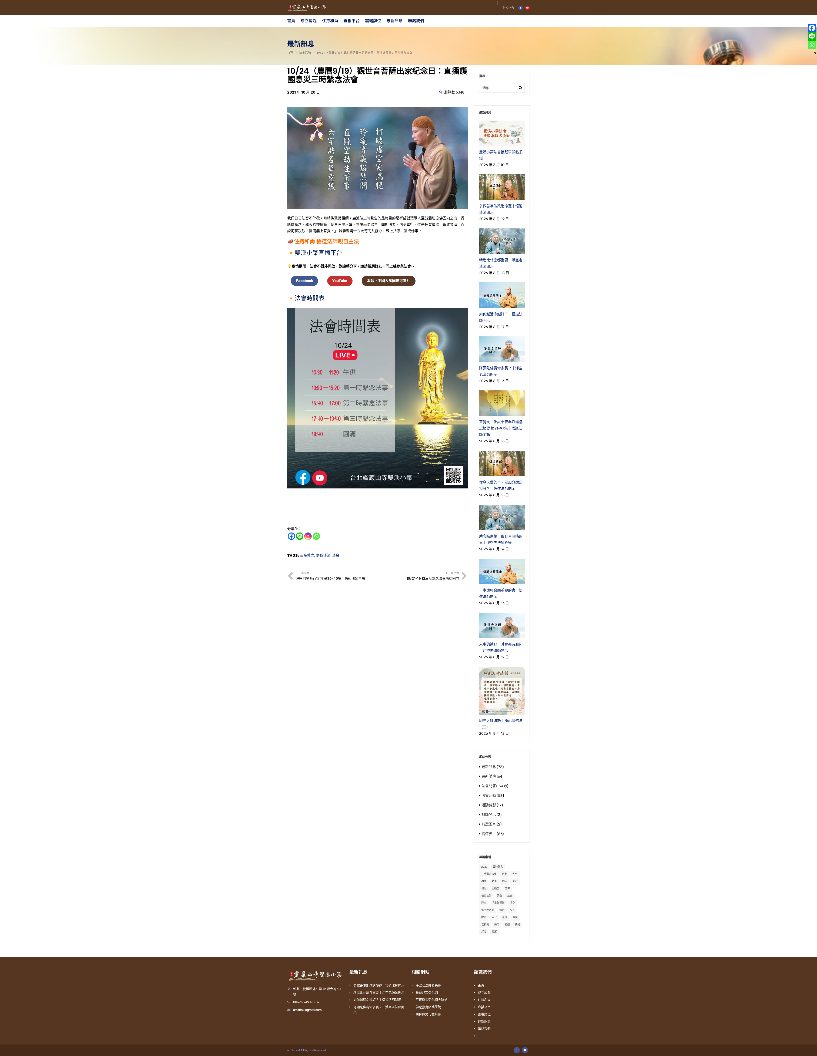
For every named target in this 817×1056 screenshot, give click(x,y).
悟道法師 (323, 555)
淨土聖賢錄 (498, 902)
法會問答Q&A (492, 786)
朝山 (499, 895)
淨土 (483, 902)
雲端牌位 (373, 21)
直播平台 (352, 21)
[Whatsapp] (316, 536)
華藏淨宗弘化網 (427, 993)
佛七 (504, 873)
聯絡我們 (416, 21)
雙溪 (494, 931)
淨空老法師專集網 (428, 985)
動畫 (494, 881)
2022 (484, 866)
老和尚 (485, 924)
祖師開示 (488, 815)
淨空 (512, 902)
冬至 (514, 873)
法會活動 (305, 53)
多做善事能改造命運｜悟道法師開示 (378, 985)
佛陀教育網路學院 (428, 1007)
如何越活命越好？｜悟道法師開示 (377, 1000)
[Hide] (815, 53)
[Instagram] (308, 536)
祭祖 (515, 917)
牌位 (483, 917)
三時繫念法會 (489, 873)
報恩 (483, 888)
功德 (483, 881)
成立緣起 (309, 21)
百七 (494, 917)
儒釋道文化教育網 (428, 1014)
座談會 (495, 888)
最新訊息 (395, 21)
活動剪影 (488, 805)
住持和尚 (330, 21)
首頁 (291, 21)
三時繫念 (307, 555)
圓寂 (515, 881)
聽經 (507, 924)
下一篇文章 (432, 576)
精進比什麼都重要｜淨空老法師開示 (378, 993)
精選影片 (488, 834)
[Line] (299, 536)
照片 (512, 910)
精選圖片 (488, 824)
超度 (483, 931)
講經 (517, 924)
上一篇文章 (330, 576)
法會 (335, 555)
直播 (504, 917)
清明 (501, 910)
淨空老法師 (487, 910)
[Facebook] (291, 536)
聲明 (496, 924)
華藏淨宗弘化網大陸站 (431, 1000)
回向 (504, 881)
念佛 (507, 888)
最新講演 (488, 776)
